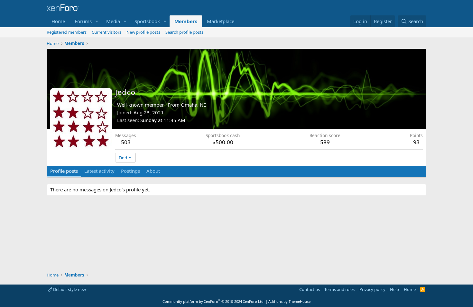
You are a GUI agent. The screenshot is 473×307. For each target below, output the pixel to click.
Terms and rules (339, 289)
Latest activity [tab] (99, 171)
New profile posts (143, 32)
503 (126, 142)
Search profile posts (184, 32)
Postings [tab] (130, 171)
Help (394, 289)
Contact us (309, 289)
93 (416, 142)
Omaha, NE (193, 104)
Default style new (69, 289)
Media (113, 21)
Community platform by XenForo (213, 301)
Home (58, 21)
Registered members (67, 32)
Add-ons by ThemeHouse (289, 301)
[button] (96, 21)
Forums (83, 21)
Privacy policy (372, 289)
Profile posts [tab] (64, 171)
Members (185, 21)
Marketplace (220, 21)
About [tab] (153, 171)
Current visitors (106, 32)
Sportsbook (147, 21)
